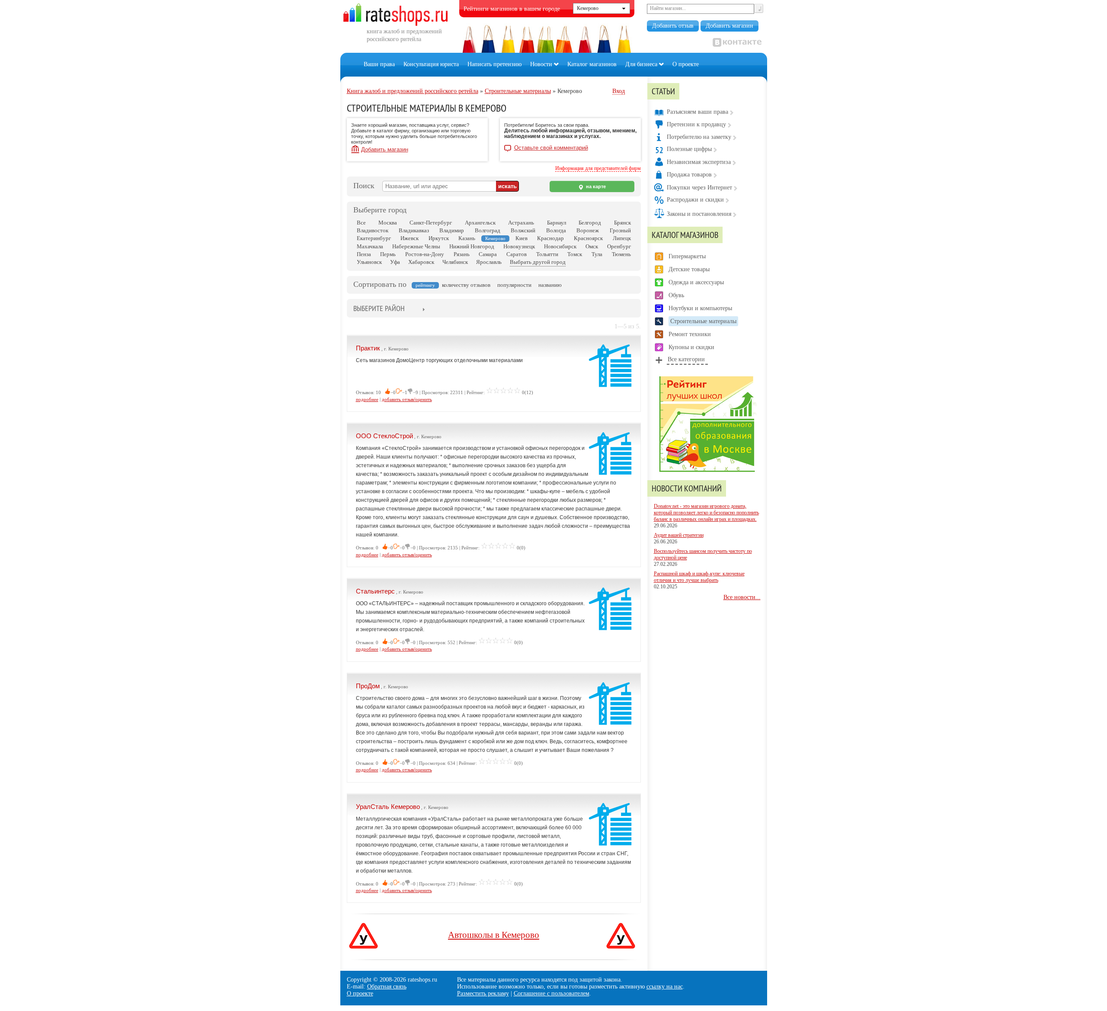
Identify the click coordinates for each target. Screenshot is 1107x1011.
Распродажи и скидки (695, 199)
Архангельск (480, 222)
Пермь (388, 254)
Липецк (622, 238)
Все (361, 222)
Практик (368, 348)
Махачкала (370, 246)
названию (550, 285)
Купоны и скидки (691, 347)
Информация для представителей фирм (598, 168)
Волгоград (487, 230)
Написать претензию (494, 64)
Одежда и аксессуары (696, 282)
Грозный (620, 230)
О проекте (685, 64)
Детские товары (689, 269)
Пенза (364, 254)
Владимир (451, 230)
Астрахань (521, 222)
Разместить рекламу (483, 993)
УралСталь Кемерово (388, 806)
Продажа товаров (689, 174)
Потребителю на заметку (699, 137)
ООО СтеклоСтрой (384, 436)
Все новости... (742, 597)
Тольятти (547, 254)
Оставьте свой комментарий (551, 148)
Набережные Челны (416, 246)
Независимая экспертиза (699, 162)
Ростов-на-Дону (424, 254)
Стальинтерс (375, 591)
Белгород (590, 222)
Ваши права (379, 64)
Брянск (622, 222)
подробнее (367, 399)
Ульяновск (369, 262)
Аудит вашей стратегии (679, 535)
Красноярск (588, 238)
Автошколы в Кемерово (493, 935)
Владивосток (372, 230)
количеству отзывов (466, 285)
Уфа (395, 262)
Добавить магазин (729, 25)
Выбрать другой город (538, 262)
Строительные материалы (703, 321)
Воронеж (587, 230)
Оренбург (619, 246)
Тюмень (621, 254)
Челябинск (455, 262)
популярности (514, 285)
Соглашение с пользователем (551, 993)
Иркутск (439, 238)
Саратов (516, 254)
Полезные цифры (689, 149)
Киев (521, 238)
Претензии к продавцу (696, 124)
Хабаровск (421, 262)
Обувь (676, 295)
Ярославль (489, 262)
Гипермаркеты (687, 256)
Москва (387, 222)
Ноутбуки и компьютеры (700, 308)
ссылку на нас (664, 986)
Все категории (686, 359)
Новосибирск (560, 246)
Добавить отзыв (673, 25)
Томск (574, 254)
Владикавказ (414, 230)
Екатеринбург (374, 238)
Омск (591, 246)
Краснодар (550, 238)
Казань (466, 238)
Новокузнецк (519, 246)
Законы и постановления (699, 214)
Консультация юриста (431, 64)
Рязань (462, 254)
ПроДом (368, 686)
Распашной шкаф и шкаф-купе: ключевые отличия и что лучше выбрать (699, 577)
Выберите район (379, 308)
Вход (618, 91)
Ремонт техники (690, 334)
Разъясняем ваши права (697, 112)
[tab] (379, 309)
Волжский (523, 230)
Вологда (556, 230)
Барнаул (556, 222)
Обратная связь (386, 986)
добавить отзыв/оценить (407, 399)
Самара (488, 254)
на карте (595, 186)
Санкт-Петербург (431, 222)
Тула (597, 254)
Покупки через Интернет (699, 187)
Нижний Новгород (471, 246)
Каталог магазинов (592, 64)
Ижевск (409, 238)
